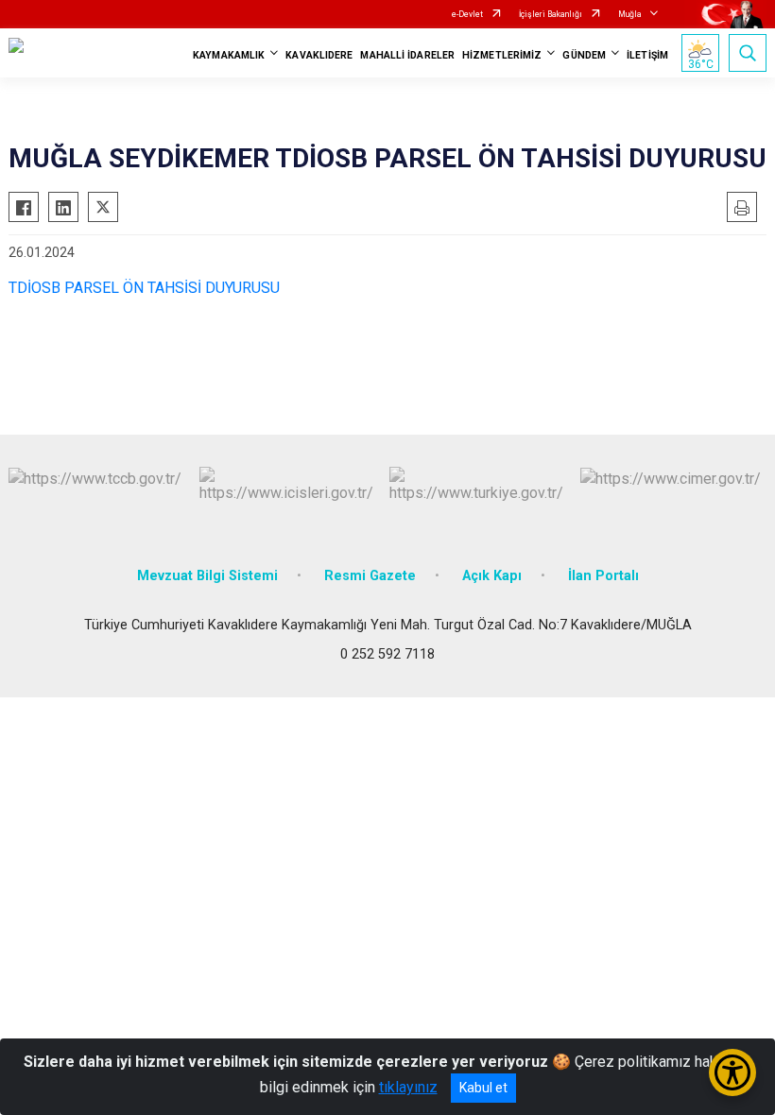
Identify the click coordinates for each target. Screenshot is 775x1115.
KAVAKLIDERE (319, 55)
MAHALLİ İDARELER (407, 55)
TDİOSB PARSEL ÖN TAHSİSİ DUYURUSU (144, 288)
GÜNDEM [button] (584, 55)
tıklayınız (408, 1087)
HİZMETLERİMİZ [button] (502, 55)
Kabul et (483, 1087)
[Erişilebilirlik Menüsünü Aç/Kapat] (732, 1072)
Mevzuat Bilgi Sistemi (207, 576)
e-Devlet (467, 14)
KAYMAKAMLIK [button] (229, 55)
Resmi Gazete (370, 576)
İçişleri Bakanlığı (550, 14)
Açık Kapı (492, 576)
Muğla (630, 14)
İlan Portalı (603, 576)
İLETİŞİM (647, 55)
